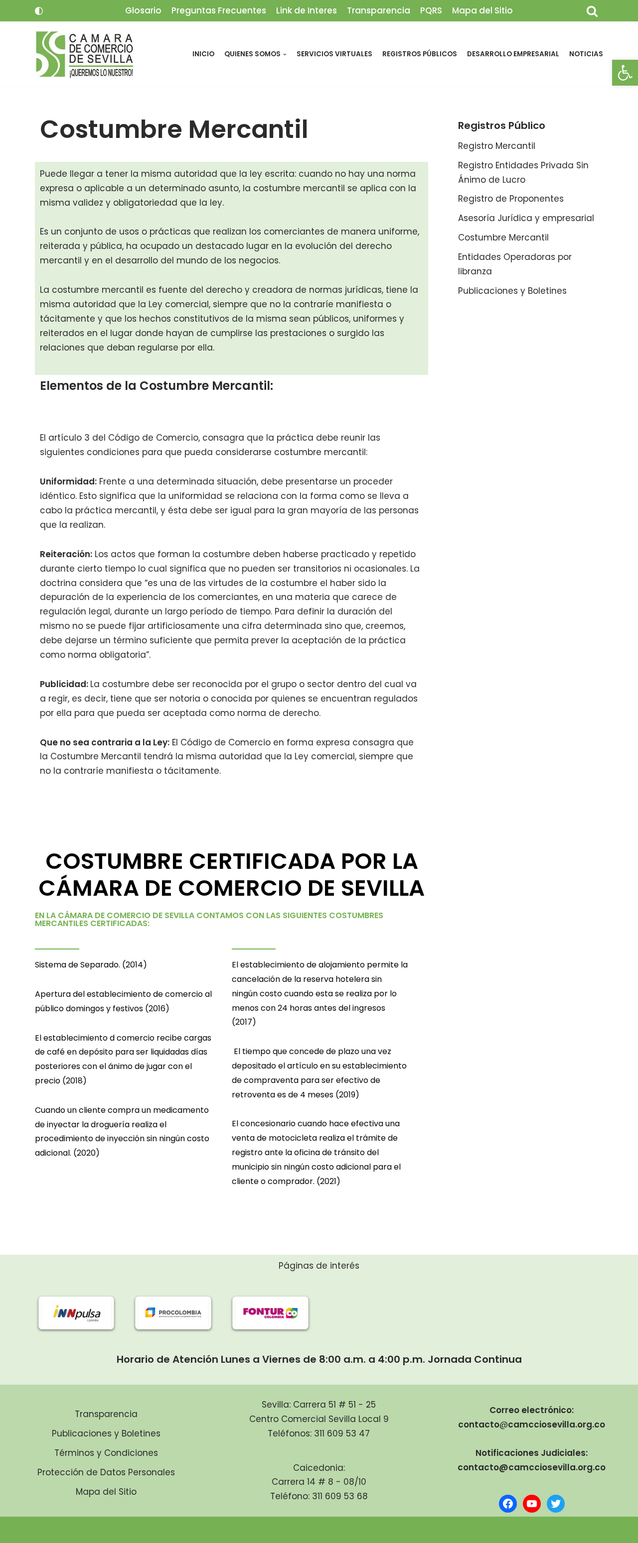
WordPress (172, 1530)
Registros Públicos (419, 54)
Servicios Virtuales (334, 54)
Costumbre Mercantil (503, 237)
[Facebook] (508, 1504)
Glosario (143, 10)
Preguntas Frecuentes (218, 10)
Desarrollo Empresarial (513, 54)
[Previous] (56, 1313)
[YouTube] (532, 1504)
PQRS (431, 10)
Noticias (586, 54)
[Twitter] (556, 1504)
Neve (46, 1530)
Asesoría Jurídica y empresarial (526, 218)
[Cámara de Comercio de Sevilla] (85, 54)
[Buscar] (592, 11)
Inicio (203, 54)
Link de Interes (306, 10)
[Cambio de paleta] (39, 11)
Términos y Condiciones (106, 1453)
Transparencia (378, 10)
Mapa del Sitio (482, 10)
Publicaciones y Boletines (512, 291)
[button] (625, 73)
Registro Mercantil (496, 146)
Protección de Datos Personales (106, 1472)
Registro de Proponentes (511, 199)
